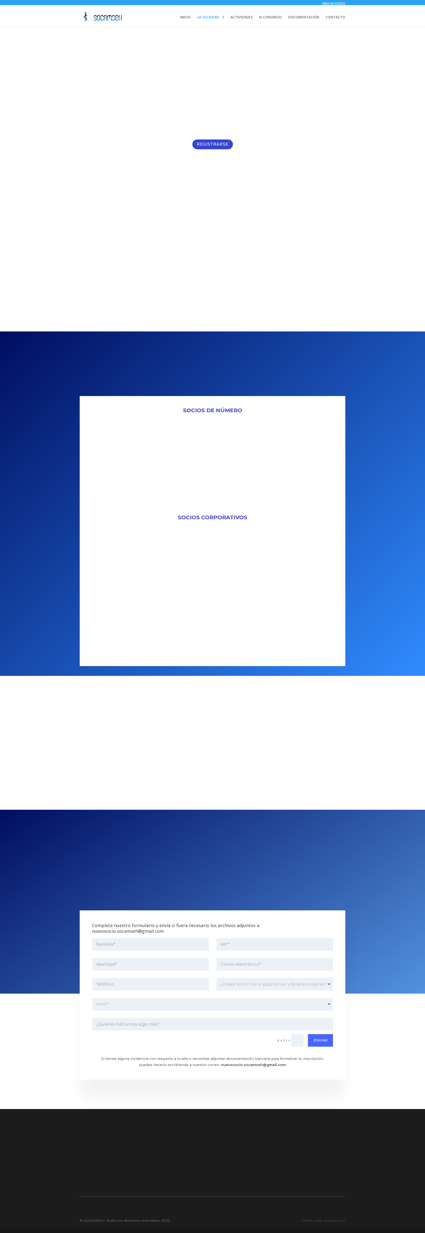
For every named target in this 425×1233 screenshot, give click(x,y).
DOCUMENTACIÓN (303, 17)
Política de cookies (306, 1148)
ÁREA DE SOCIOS (333, 3)
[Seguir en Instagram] (212, 1183)
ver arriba (256, 893)
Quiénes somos (119, 1148)
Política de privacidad (306, 1158)
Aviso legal (306, 1167)
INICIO (185, 17)
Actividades (212, 1158)
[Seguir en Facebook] (203, 1183)
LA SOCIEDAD (208, 17)
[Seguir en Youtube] (222, 1183)
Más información (279, 601)
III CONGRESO (270, 17)
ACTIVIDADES (241, 17)
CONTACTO (335, 17)
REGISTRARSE (212, 144)
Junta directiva (119, 1158)
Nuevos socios (119, 1167)
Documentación (212, 1148)
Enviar (320, 1040)
